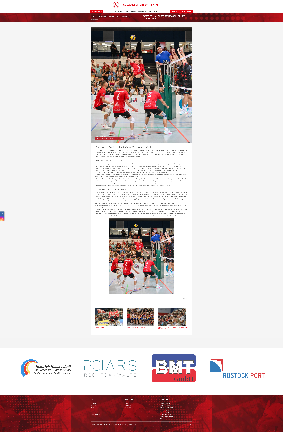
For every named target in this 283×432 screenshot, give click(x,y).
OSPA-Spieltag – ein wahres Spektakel (136, 327)
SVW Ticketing (94, 409)
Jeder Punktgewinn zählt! (101, 327)
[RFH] (46, 368)
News (126, 403)
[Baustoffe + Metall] (173, 368)
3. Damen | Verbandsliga (165, 409)
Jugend (161, 418)
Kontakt (93, 407)
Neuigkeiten (93, 403)
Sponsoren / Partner (129, 407)
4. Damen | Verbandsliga (165, 412)
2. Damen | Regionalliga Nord (166, 407)
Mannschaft (128, 405)
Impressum (93, 412)
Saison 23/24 (185, 299)
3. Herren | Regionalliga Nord (166, 411)
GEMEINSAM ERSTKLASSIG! (131, 411)
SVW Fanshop (94, 405)
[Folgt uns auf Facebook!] (189, 425)
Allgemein (121, 138)
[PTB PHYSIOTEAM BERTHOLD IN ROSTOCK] (237, 368)
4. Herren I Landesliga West (166, 414)
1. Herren (117, 138)
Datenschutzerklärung (96, 411)
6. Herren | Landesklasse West (166, 416)
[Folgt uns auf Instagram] (2, 218)
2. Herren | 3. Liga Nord (165, 405)
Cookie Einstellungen (95, 414)
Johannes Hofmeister (100, 136)
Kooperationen (128, 409)
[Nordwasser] (109, 368)
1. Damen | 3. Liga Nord (165, 403)
